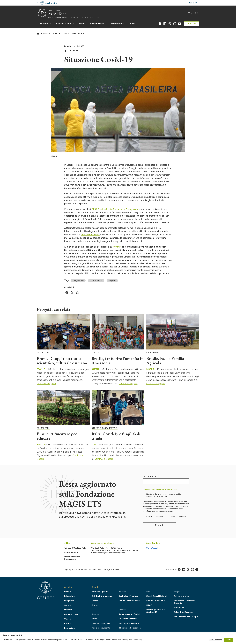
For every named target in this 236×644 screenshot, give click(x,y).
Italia (192, 2)
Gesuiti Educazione (155, 600)
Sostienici (116, 23)
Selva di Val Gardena (183, 612)
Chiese (67, 619)
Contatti (133, 23)
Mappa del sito (71, 552)
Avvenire (117, 246)
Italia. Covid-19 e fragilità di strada (116, 436)
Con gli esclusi (78, 281)
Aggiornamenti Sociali (129, 614)
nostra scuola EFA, (90, 234)
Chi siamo (44, 23)
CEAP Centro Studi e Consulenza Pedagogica (115, 209)
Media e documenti (101, 628)
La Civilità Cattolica (128, 619)
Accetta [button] (228, 640)
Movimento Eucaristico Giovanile (185, 601)
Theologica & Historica (130, 628)
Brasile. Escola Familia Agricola (165, 361)
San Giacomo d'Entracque (186, 616)
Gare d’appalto (153, 548)
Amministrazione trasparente (72, 557)
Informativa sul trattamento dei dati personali (160, 489)
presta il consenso (154, 516)
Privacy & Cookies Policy (75, 548)
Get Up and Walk (181, 596)
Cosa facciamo (64, 23)
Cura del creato (96, 281)
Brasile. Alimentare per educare (57, 436)
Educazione (69, 596)
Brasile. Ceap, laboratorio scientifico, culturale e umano (62, 361)
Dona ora (191, 23)
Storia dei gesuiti (100, 591)
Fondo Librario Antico (129, 600)
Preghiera (69, 600)
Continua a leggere (46, 383)
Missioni (68, 610)
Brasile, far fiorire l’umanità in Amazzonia (118, 361)
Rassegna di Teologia (129, 623)
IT (189, 13)
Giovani (67, 591)
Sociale (67, 605)
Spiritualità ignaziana (102, 596)
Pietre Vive (179, 607)
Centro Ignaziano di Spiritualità (155, 611)
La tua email (151, 476)
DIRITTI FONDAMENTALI (105, 428)
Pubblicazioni (96, 23)
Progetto (112, 281)
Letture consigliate (101, 623)
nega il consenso (178, 516)
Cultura (56, 33)
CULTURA (96, 352)
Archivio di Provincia (128, 596)
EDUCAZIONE (43, 352)
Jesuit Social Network (157, 596)
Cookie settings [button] (215, 640)
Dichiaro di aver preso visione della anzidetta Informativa (163, 495)
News (82, 23)
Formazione (69, 628)
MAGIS (44, 33)
